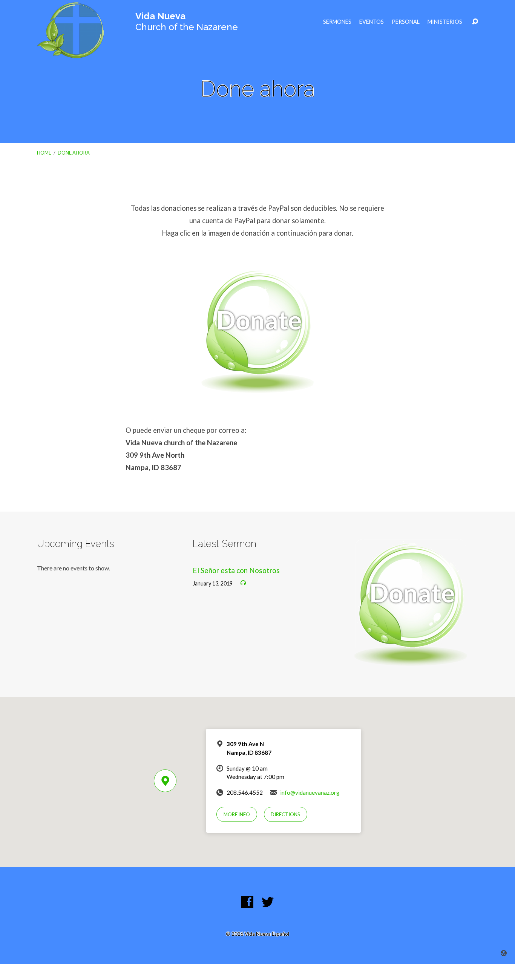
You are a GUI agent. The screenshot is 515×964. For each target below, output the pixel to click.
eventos (371, 22)
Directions (285, 814)
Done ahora (74, 153)
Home (44, 153)
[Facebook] (247, 902)
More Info (237, 814)
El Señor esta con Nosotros (236, 570)
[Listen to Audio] (243, 582)
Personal (406, 22)
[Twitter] (268, 902)
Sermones (337, 22)
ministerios (445, 22)
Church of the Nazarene (186, 21)
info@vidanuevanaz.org (310, 792)
